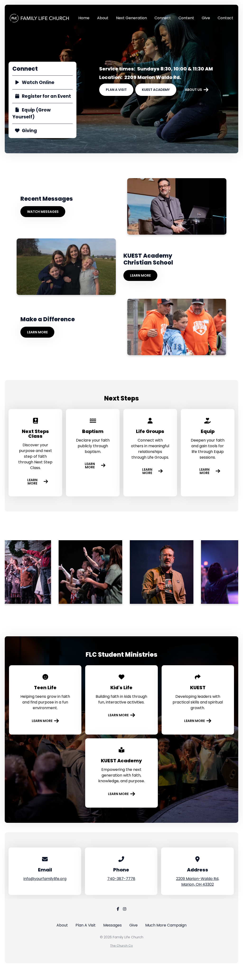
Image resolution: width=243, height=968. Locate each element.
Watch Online (38, 82)
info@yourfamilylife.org (44, 878)
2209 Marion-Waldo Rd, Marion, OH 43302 (197, 881)
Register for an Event (46, 96)
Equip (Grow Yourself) (31, 113)
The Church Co (121, 946)
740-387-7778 (121, 878)
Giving (29, 130)
